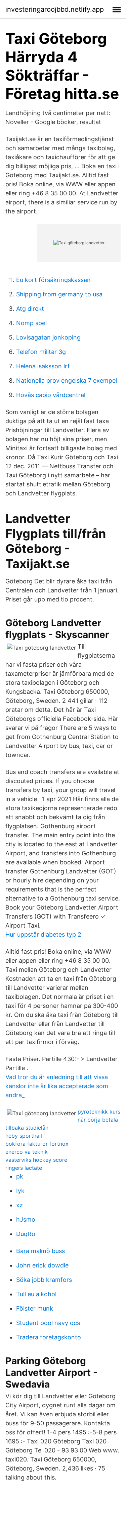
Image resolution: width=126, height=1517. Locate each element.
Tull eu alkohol (36, 1294)
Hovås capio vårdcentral (50, 394)
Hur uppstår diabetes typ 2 (43, 934)
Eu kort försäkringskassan (53, 279)
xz (19, 1205)
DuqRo (25, 1233)
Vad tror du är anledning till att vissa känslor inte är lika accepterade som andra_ (56, 1086)
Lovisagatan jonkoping (48, 337)
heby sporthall (23, 1135)
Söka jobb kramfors (44, 1279)
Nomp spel (31, 322)
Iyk (20, 1190)
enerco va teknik (26, 1151)
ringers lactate (23, 1167)
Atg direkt (30, 308)
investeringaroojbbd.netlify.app (54, 9)
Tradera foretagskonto (48, 1337)
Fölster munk (34, 1308)
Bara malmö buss (40, 1250)
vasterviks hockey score (36, 1159)
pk (19, 1176)
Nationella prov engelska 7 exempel (66, 380)
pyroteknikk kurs (99, 1111)
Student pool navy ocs (48, 1322)
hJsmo (25, 1219)
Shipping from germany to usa (59, 294)
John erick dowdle (42, 1265)
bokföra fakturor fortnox (37, 1143)
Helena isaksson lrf (43, 366)
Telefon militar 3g (41, 351)
